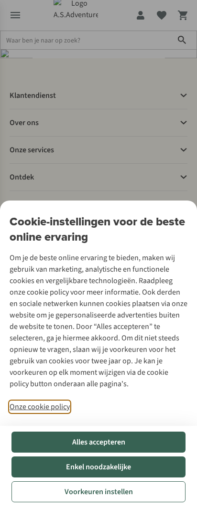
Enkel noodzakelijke (98, 467)
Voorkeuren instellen (99, 492)
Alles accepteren (98, 442)
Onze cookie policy (40, 407)
